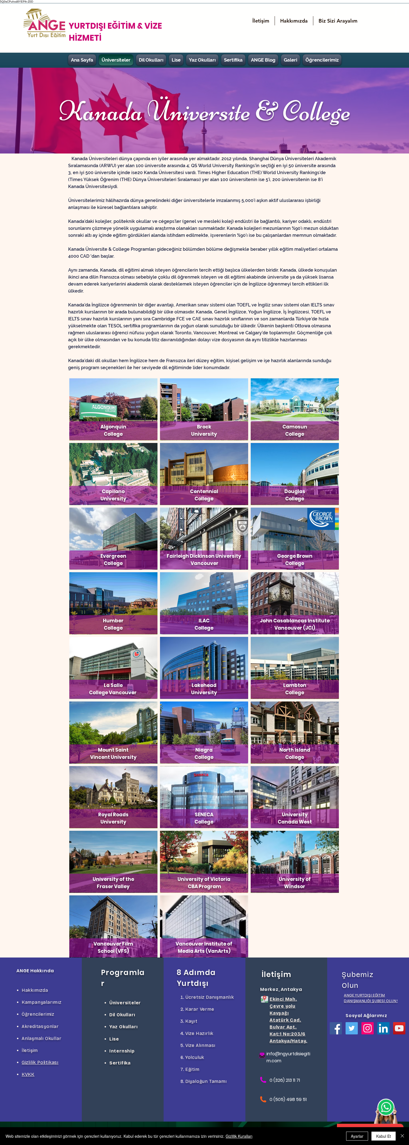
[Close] (402, 1136)
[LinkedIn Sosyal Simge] (383, 1028)
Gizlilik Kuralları (239, 1136)
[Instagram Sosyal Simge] (367, 1028)
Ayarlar (357, 1136)
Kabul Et (383, 1136)
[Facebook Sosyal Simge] (336, 1028)
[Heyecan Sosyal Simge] (352, 1028)
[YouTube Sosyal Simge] (399, 1028)
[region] (113, 409)
